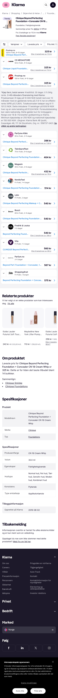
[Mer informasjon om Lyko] (3, 196)
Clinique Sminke (13, 383)
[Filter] (4, 44)
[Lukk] (53, 662)
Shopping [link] (15, 13)
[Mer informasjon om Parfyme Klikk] (3, 134)
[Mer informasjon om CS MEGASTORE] (3, 61)
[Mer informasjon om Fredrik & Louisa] (3, 227)
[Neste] (52, 326)
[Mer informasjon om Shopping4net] (3, 273)
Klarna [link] (5, 13)
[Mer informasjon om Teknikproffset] (3, 150)
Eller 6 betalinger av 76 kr (41, 174)
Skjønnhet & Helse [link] (31, 13)
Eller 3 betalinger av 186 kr (40, 235)
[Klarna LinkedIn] (22, 648)
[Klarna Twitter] (35, 648)
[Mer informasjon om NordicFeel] (3, 181)
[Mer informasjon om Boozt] (3, 211)
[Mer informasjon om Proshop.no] (3, 77)
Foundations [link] (51, 13)
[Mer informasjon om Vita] (3, 242)
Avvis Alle (20, 691)
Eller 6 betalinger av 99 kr (41, 251)
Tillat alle (38, 691)
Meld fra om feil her (22, 541)
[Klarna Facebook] (8, 648)
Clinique (32, 430)
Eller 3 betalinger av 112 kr (41, 54)
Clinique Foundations (16, 386)
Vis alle (10, 303)
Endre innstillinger (29, 683)
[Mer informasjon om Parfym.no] (3, 258)
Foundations (34, 437)
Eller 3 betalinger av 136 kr (40, 143)
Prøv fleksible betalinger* (26, 36)
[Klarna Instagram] (49, 648)
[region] (29, 677)
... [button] (43, 13)
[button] (8, 23)
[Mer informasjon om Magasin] (3, 165)
